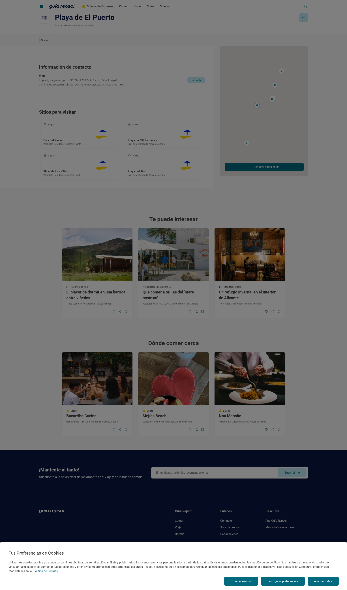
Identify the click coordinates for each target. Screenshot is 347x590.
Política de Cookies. (45, 571)
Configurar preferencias (282, 581)
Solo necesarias (241, 581)
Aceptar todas (323, 581)
